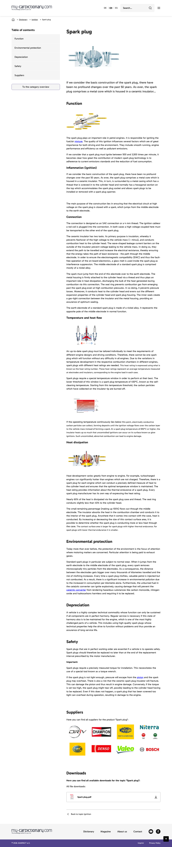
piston (140, 677)
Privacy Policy (154, 843)
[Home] (13, 19)
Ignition (35, 19)
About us (122, 831)
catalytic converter (76, 589)
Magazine (106, 831)
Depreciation (21, 56)
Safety (18, 66)
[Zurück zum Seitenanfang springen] (166, 839)
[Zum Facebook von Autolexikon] (158, 831)
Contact (137, 831)
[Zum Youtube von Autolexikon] (151, 831)
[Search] (150, 8)
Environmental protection (28, 47)
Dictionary (23, 19)
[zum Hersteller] (77, 732)
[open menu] (158, 8)
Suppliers (19, 75)
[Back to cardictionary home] (32, 8)
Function (19, 38)
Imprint (141, 843)
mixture (79, 141)
